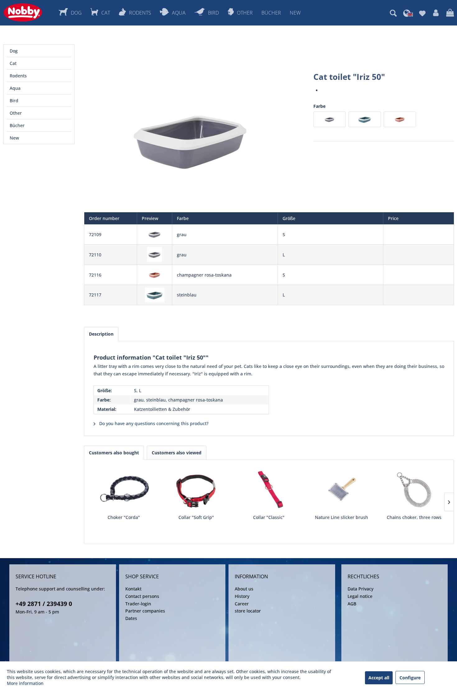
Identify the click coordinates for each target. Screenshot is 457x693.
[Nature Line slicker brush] (341, 489)
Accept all (378, 678)
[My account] (436, 13)
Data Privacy (360, 589)
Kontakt (133, 589)
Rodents (18, 76)
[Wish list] (422, 13)
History (242, 596)
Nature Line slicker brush (341, 517)
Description (101, 334)
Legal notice (360, 596)
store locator (248, 611)
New (14, 138)
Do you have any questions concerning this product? (153, 423)
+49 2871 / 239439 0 (44, 604)
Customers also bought (114, 453)
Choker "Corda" (124, 517)
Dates (131, 618)
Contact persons (142, 596)
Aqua (15, 88)
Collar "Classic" (268, 517)
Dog (14, 51)
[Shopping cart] (450, 13)
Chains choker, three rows (414, 517)
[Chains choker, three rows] (414, 489)
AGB (352, 604)
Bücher (17, 125)
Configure (410, 678)
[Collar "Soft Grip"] (196, 489)
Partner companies (145, 611)
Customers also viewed (176, 453)
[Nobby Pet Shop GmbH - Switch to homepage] (23, 12)
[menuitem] (393, 13)
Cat (13, 63)
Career (242, 604)
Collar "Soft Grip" (196, 517)
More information (25, 683)
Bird (14, 100)
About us (244, 589)
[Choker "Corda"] (123, 489)
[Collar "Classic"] (269, 489)
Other (16, 113)
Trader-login (138, 604)
